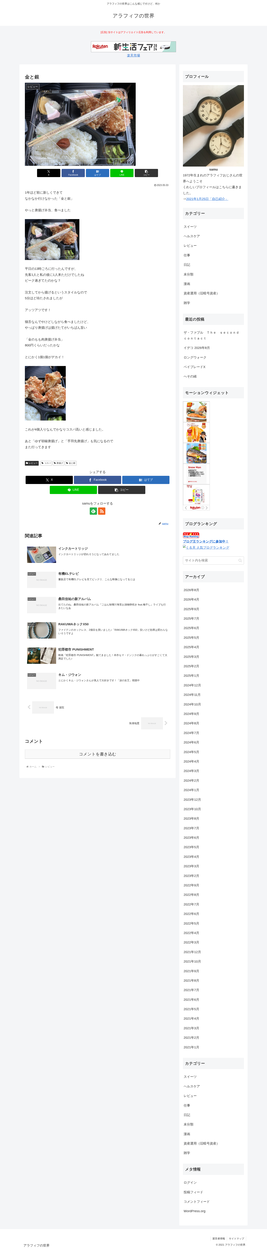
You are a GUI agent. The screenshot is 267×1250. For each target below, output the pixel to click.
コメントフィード (197, 1201)
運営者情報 (218, 1238)
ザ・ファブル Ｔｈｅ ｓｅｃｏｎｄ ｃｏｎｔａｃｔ (213, 335)
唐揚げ (59, 463)
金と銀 (72, 463)
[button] (146, 173)
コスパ (47, 463)
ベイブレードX (194, 367)
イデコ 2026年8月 (197, 348)
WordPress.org (194, 1211)
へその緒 (190, 376)
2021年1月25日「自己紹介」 (207, 199)
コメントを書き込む (97, 754)
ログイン (190, 1182)
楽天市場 (133, 55)
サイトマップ (236, 1238)
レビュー (33, 463)
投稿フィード (193, 1192)
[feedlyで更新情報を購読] (93, 511)
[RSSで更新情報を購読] (101, 511)
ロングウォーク (195, 357)
